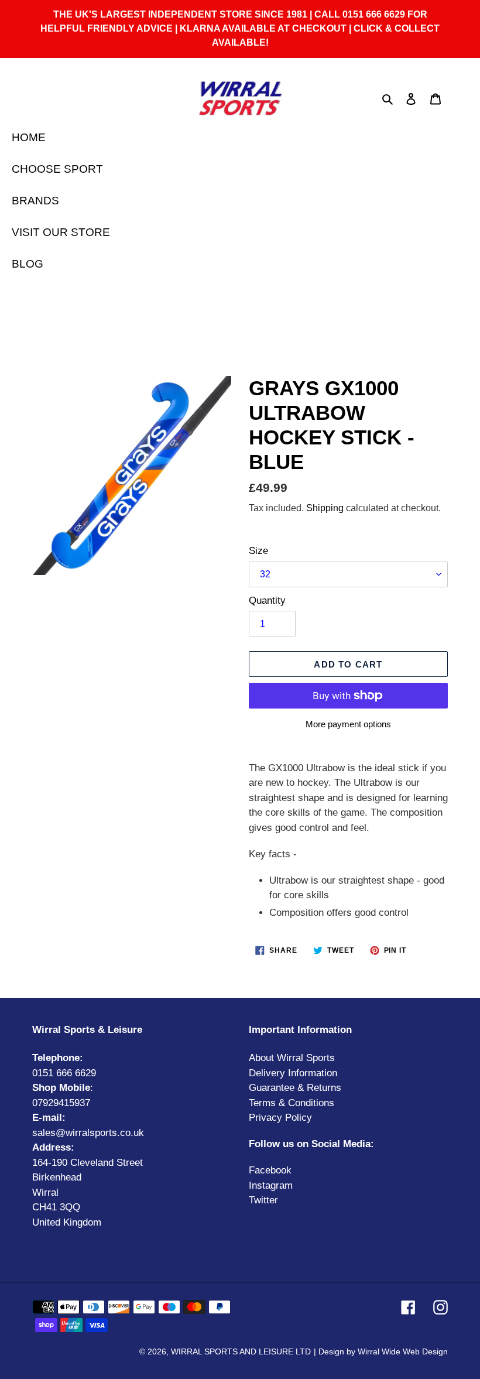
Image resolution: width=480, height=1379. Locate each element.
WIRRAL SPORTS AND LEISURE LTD (241, 1351)
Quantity (267, 600)
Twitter (263, 1200)
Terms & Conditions (291, 1102)
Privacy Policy (280, 1117)
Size (258, 550)
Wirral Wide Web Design (403, 1351)
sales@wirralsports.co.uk (88, 1132)
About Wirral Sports (292, 1057)
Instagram (271, 1185)
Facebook (270, 1170)
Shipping (325, 508)
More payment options (348, 724)
